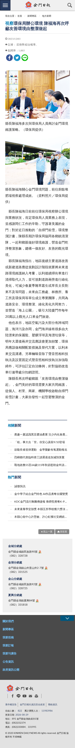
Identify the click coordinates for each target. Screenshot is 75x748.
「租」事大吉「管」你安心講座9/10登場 (39, 442)
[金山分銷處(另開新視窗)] (40, 584)
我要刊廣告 (10, 653)
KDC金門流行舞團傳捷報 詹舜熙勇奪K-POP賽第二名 (41, 501)
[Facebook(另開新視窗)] (12, 696)
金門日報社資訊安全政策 (32, 705)
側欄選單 (5, 5)
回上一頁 (47, 532)
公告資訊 (8, 661)
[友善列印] (36, 696)
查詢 (70, 5)
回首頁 (63, 532)
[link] (9, 57)
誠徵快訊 (19, 486)
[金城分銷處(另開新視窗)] (40, 552)
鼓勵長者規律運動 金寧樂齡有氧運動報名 (40, 449)
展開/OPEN (67, 618)
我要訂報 (8, 645)
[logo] (37, 5)
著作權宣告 (11, 705)
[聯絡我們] (30, 696)
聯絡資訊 (52, 705)
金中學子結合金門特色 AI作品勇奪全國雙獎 (41, 494)
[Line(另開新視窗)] (18, 696)
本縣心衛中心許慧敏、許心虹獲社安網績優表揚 (41, 516)
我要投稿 (8, 637)
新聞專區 (31, 16)
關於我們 (8, 621)
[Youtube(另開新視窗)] (24, 696)
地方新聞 (46, 16)
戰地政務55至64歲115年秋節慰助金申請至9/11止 (41, 465)
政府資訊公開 (11, 669)
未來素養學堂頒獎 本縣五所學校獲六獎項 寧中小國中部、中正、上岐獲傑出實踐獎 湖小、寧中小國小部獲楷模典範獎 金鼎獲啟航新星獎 (41, 509)
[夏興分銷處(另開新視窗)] (37, 601)
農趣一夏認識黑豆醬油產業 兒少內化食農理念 (41, 434)
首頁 (19, 16)
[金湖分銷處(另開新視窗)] (46, 568)
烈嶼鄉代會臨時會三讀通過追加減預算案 (39, 457)
